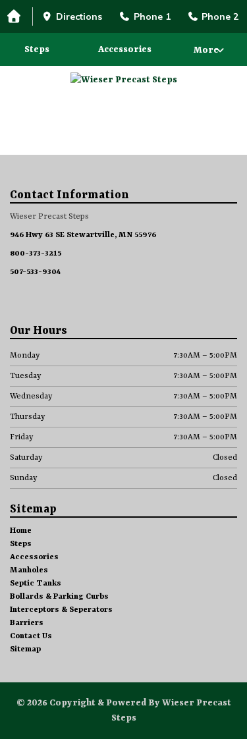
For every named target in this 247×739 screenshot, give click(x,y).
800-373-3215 (35, 253)
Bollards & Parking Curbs (59, 596)
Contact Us (31, 636)
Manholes (29, 570)
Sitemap (25, 649)
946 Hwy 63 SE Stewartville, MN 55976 (83, 235)
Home (21, 530)
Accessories (124, 49)
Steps (36, 49)
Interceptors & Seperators (61, 610)
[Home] (16, 16)
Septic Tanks (35, 583)
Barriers (26, 623)
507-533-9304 (35, 272)
